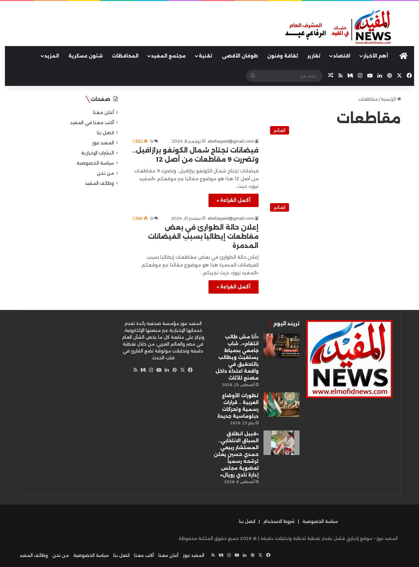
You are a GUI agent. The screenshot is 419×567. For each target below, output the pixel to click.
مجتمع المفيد (168, 56)
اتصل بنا (105, 132)
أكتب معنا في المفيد (92, 122)
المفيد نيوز (103, 142)
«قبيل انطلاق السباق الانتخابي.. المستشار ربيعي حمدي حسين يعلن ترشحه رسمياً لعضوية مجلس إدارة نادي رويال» (236, 454)
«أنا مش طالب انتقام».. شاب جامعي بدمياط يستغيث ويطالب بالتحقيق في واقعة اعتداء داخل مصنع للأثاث (237, 357)
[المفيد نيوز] (349, 27)
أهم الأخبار (375, 56)
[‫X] (183, 370)
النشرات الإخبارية (97, 152)
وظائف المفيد (99, 183)
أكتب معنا (144, 555)
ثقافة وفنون (282, 56)
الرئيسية (389, 99)
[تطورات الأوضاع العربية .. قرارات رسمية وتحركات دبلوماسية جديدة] (282, 404)
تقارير (313, 56)
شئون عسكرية (85, 56)
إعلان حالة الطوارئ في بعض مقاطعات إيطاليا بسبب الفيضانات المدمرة (203, 236)
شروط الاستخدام (279, 521)
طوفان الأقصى (240, 56)
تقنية (205, 56)
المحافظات (125, 56)
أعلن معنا (103, 112)
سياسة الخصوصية (95, 163)
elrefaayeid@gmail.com (231, 141)
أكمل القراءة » (233, 200)
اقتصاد (341, 56)
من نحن (105, 173)
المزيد (52, 56)
